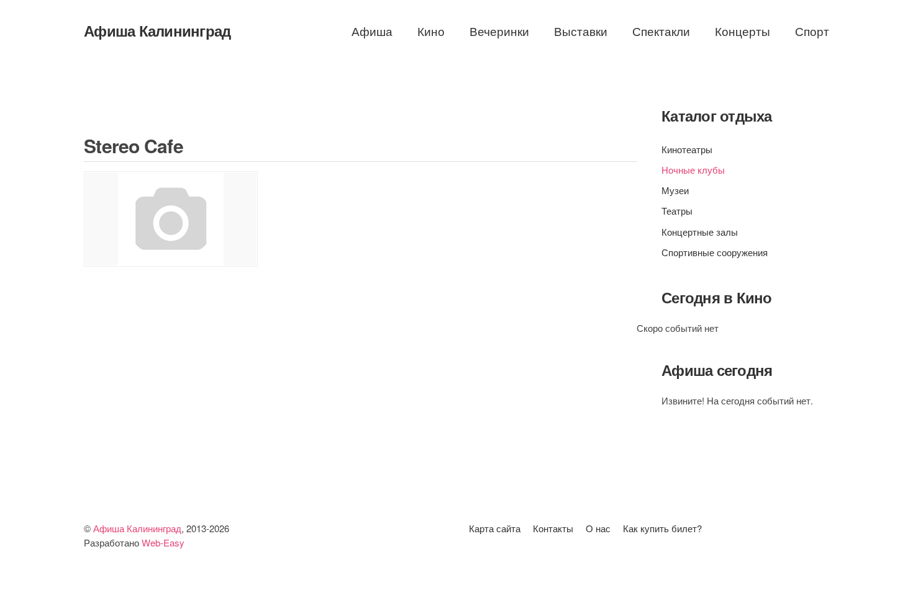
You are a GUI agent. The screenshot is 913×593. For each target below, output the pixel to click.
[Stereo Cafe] (171, 218)
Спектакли (661, 30)
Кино (431, 30)
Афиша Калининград (157, 30)
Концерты (742, 30)
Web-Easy (163, 542)
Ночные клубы (693, 169)
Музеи (675, 190)
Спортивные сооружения (714, 252)
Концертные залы (699, 231)
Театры (677, 210)
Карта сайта (494, 528)
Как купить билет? (662, 528)
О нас (598, 528)
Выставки (580, 30)
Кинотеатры (686, 149)
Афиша (372, 30)
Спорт (812, 30)
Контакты (553, 528)
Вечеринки (499, 30)
